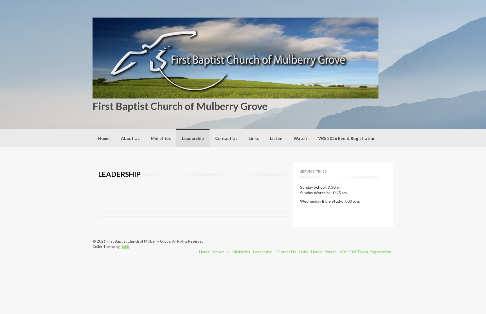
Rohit (125, 246)
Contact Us (226, 138)
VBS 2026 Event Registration (346, 138)
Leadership (193, 138)
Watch (300, 138)
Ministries (161, 138)
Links (254, 138)
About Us (130, 138)
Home (104, 138)
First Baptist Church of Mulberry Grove (180, 106)
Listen (276, 138)
